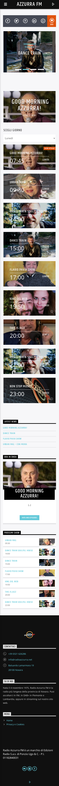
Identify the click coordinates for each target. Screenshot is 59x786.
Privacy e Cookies (15, 724)
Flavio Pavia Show (22, 269)
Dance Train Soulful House (28, 211)
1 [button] (18, 69)
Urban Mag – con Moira (15, 444)
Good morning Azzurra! (30, 105)
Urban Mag (17, 182)
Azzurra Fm (29, 4)
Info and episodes (29, 517)
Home (9, 720)
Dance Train (18, 240)
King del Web (18, 298)
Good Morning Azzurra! (15, 427)
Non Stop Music (20, 386)
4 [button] (41, 69)
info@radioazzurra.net (20, 659)
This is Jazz (17, 328)
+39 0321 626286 (17, 653)
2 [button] (26, 69)
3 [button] (33, 69)
